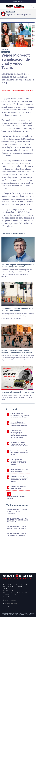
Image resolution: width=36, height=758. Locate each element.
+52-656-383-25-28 (10, 600)
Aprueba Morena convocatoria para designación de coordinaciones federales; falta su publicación (19, 434)
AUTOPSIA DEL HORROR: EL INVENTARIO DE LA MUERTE (16, 534)
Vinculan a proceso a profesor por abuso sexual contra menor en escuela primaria (19, 478)
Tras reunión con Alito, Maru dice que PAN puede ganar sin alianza (20, 452)
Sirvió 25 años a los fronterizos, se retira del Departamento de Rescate (19, 423)
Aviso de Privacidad (8, 606)
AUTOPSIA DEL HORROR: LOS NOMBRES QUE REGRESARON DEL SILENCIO (17, 520)
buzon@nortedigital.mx (11, 603)
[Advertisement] (17, 554)
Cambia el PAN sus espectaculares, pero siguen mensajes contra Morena (20, 415)
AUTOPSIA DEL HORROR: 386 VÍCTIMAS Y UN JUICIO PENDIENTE (17, 511)
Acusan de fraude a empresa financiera (16, 497)
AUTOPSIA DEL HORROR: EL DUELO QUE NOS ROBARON (16, 527)
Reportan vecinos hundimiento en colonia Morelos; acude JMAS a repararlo (18, 462)
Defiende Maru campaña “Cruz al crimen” (18, 487)
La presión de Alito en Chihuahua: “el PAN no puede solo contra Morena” (19, 444)
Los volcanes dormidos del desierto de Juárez (19, 470)
